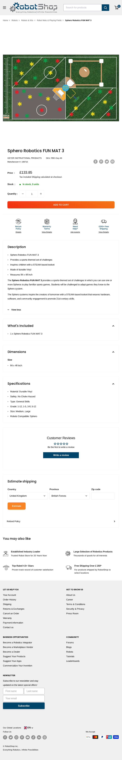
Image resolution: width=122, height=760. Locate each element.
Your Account (9, 595)
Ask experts (75, 232)
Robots (15, 20)
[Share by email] (112, 161)
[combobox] (82, 7)
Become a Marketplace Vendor (18, 647)
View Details (47, 232)
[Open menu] (4, 7)
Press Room (72, 613)
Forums (70, 642)
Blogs (69, 647)
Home (5, 20)
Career (69, 599)
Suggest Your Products (14, 656)
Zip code (95, 489)
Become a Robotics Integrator (17, 642)
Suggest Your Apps (12, 661)
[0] (116, 7)
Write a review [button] (61, 455)
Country (12, 489)
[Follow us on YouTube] (28, 737)
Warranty (7, 618)
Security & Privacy (75, 609)
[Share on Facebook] (95, 161)
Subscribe (24, 706)
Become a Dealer (11, 651)
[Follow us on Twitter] (11, 737)
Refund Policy (13, 521)
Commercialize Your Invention (17, 665)
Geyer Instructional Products (24, 158)
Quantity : (12, 193)
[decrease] (23, 194)
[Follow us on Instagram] (16, 737)
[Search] (105, 7)
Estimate (16, 506)
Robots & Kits (27, 20)
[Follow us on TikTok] (33, 737)
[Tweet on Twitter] (107, 161)
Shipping (7, 604)
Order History (9, 599)
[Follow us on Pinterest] (22, 737)
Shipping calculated (41, 177)
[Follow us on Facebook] (5, 737)
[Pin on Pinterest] (101, 161)
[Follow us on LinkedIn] (39, 737)
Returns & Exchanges (13, 609)
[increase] (41, 194)
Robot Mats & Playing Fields (49, 20)
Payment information (13, 622)
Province (54, 489)
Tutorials (70, 656)
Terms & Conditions (75, 604)
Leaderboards (73, 661)
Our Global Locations (12, 728)
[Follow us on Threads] (45, 737)
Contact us (8, 627)
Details (18, 232)
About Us (70, 595)
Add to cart (61, 204)
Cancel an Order (11, 613)
